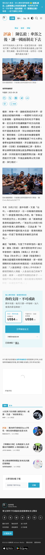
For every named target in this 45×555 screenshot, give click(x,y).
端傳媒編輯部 (21, 359)
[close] (42, 7)
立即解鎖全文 (22, 329)
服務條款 (37, 542)
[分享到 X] (10, 98)
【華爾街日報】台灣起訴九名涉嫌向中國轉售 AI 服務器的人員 (15, 445)
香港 (22, 28)
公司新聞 (24, 527)
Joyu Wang (6, 450)
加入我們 (24, 524)
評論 (28, 28)
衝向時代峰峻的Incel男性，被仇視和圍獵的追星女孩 (15, 429)
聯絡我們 (15, 524)
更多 (10, 405)
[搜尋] (36, 18)
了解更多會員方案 (13, 337)
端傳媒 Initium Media (16, 542)
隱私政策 (29, 542)
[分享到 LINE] (27, 98)
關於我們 (5, 524)
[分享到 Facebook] (16, 98)
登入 (17, 342)
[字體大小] (24, 18)
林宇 (4, 417)
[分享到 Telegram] (22, 98)
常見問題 (5, 527)
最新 (5, 405)
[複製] (4, 98)
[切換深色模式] (32, 18)
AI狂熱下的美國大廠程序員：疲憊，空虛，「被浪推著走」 (16, 413)
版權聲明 (15, 527)
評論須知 (8, 390)
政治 (16, 28)
